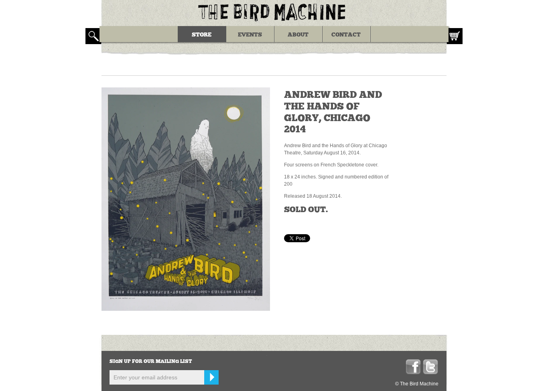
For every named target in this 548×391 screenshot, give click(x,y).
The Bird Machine (274, 12)
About (298, 35)
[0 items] (455, 36)
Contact (346, 35)
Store (201, 35)
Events (250, 35)
